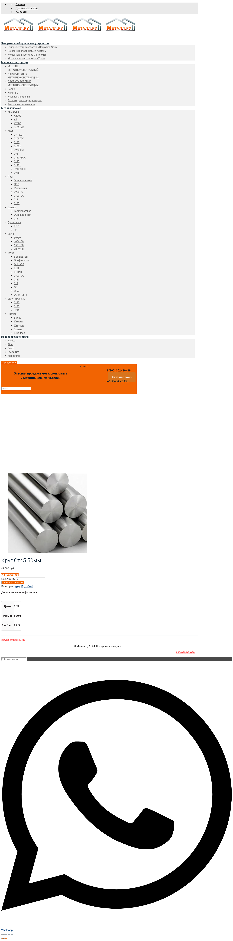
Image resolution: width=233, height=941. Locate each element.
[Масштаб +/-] (12, 934)
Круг (10, 442)
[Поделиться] (5, 934)
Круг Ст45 (13, 446)
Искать (84, 366)
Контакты (21, 11)
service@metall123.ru (13, 639)
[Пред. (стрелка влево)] (2, 938)
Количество (8, 578)
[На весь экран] (9, 934)
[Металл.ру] (69, 31)
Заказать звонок (121, 377)
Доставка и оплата (27, 8)
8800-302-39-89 (185, 652)
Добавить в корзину (13, 582)
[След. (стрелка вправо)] (5, 938)
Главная (20, 4)
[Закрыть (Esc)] (2, 934)
